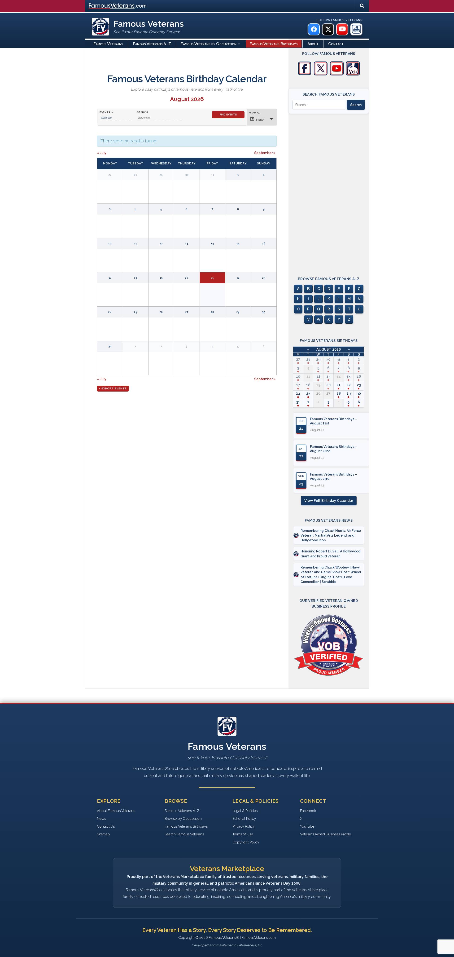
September (264, 153)
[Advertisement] (328, 191)
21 (338, 385)
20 (328, 385)
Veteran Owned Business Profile (325, 834)
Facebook (308, 811)
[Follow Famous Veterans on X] (321, 74)
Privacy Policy (243, 826)
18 (308, 385)
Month (260, 119)
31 (338, 359)
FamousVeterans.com (117, 6)
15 (348, 376)
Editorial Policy (244, 818)
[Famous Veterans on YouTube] (342, 29)
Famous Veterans (108, 43)
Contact (336, 43)
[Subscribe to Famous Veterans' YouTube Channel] (337, 74)
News (101, 818)
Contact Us (106, 826)
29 (318, 359)
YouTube (307, 826)
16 (359, 376)
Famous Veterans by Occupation (208, 43)
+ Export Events (113, 388)
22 (348, 385)
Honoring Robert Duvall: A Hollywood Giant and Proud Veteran (330, 553)
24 (298, 393)
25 (308, 393)
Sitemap (103, 834)
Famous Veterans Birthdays (274, 43)
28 (308, 359)
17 (298, 385)
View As (254, 113)
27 (298, 359)
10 (298, 376)
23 (359, 385)
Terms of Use (242, 834)
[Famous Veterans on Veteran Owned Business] (356, 29)
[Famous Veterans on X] (328, 29)
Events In (107, 112)
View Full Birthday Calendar (328, 500)
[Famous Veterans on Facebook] (314, 29)
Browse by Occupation (183, 818)
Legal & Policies (245, 811)
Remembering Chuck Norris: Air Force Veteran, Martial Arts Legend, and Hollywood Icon (331, 535)
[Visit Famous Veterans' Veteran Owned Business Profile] (353, 74)
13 (328, 376)
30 (328, 359)
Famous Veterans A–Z (152, 43)
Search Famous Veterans (184, 834)
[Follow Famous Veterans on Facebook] (304, 74)
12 (318, 376)
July (101, 153)
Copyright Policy (245, 842)
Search (142, 112)
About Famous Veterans (116, 811)
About (313, 43)
